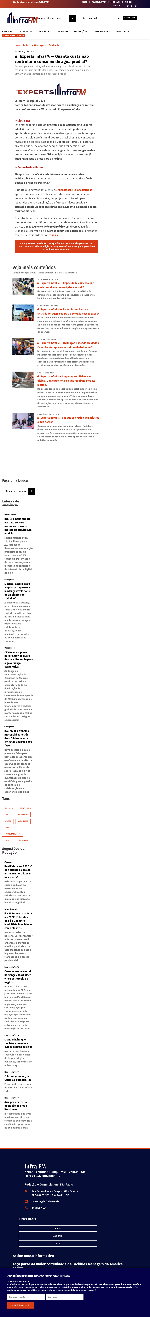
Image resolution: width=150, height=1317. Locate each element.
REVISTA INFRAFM (99, 2)
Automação (23, 821)
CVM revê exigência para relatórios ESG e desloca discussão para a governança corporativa (18, 659)
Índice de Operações (34, 45)
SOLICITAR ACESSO (20, 1305)
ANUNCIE (128, 2)
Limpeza (8, 815)
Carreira (7, 32)
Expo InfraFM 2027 (13, 35)
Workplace (122, 32)
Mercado (63, 32)
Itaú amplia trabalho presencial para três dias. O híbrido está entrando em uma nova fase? (18, 738)
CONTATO (116, 6)
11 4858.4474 (39, 1208)
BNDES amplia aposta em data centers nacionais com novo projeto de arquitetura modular (17, 526)
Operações (80, 32)
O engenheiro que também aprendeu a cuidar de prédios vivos (18, 1043)
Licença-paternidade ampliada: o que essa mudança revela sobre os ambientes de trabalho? (17, 591)
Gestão (8, 821)
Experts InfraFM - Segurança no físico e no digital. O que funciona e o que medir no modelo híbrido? (66, 381)
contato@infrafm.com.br (46, 1201)
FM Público (45, 32)
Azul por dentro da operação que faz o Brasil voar (16, 1106)
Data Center (25, 32)
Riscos (8, 828)
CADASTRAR (129, 18)
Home (18, 45)
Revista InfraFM (11, 967)
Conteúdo (53, 45)
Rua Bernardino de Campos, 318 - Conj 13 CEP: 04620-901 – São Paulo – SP (55, 1193)
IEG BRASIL (115, 2)
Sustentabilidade (13, 834)
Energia (8, 840)
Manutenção (25, 808)
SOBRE (84, 2)
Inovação (9, 808)
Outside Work (102, 32)
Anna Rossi (64, 190)
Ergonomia (23, 815)
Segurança (23, 840)
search (72, 18)
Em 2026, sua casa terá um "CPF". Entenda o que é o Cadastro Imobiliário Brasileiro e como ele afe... (18, 921)
